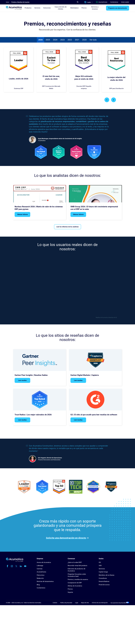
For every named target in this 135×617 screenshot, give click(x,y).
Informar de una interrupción (100, 602)
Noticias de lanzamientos (45, 581)
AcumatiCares (103, 2)
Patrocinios (40, 575)
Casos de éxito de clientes (61, 8)
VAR (100, 565)
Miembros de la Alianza (106, 575)
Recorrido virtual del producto (77, 565)
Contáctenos (114, 2)
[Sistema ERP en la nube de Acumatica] (14, 561)
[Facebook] (7, 566)
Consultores (103, 578)
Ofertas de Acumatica (75, 586)
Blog (38, 585)
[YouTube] (25, 566)
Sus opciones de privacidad (118, 602)
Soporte (70, 592)
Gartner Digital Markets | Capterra (84, 375)
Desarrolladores (104, 581)
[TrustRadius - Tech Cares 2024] (76, 152)
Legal (76, 602)
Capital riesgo (103, 572)
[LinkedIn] (20, 566)
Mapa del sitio (85, 602)
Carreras (39, 569)
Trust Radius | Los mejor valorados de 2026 (33, 415)
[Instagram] (11, 566)
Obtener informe (22, 214)
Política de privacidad (66, 602)
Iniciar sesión (125, 2)
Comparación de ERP (75, 583)
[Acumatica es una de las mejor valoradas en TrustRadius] (42, 487)
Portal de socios (104, 585)
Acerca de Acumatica (44, 562)
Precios (84, 8)
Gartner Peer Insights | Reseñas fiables (31, 375)
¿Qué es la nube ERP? (75, 562)
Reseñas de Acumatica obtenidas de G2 (106, 317)
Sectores (37, 8)
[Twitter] (16, 566)
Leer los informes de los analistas (67, 227)
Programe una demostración (117, 8)
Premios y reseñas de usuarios (78, 579)
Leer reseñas (22, 380)
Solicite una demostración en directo (66, 537)
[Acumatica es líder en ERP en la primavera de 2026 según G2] (59, 487)
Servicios (102, 569)
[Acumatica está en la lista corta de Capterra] (111, 487)
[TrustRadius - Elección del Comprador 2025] (59, 152)
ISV (100, 562)
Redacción (40, 578)
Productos (28, 8)
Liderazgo (40, 565)
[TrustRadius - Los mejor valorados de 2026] (41, 152)
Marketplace (74, 8)
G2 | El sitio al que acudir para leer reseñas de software (93, 415)
